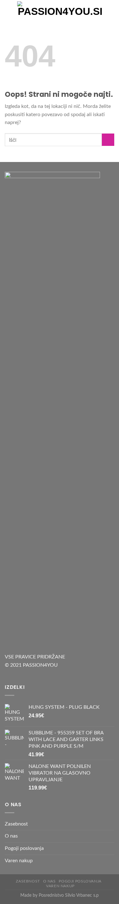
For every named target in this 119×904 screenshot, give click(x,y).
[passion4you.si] (60, 11)
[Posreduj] (108, 140)
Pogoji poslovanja (24, 848)
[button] (8, 11)
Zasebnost (16, 823)
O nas (11, 836)
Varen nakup (19, 860)
